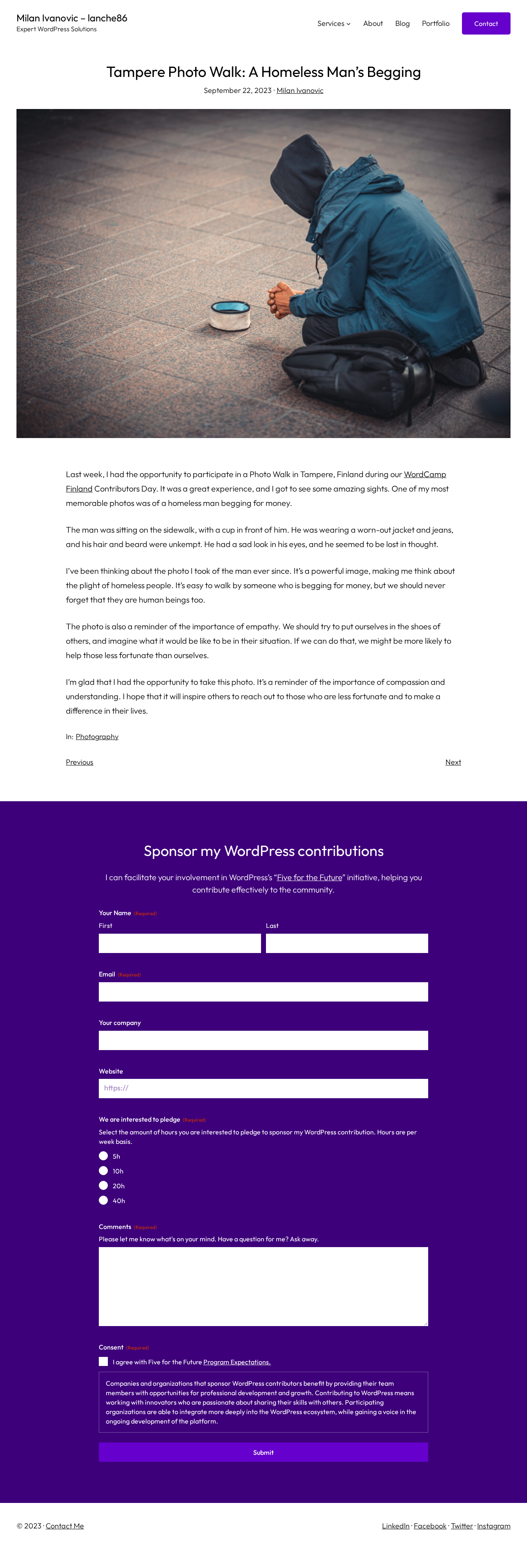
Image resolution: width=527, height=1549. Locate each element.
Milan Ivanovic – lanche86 (72, 18)
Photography (97, 736)
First (105, 925)
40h (119, 1201)
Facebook (430, 1525)
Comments (128, 1226)
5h (116, 1156)
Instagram (494, 1525)
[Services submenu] (348, 23)
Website (111, 1071)
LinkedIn (396, 1525)
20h (119, 1186)
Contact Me (65, 1525)
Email (120, 974)
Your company (120, 1022)
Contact (486, 23)
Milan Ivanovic (300, 90)
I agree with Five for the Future (192, 1362)
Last (272, 925)
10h (118, 1171)
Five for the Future (309, 877)
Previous (79, 762)
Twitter (462, 1525)
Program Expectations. (237, 1362)
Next (453, 762)
